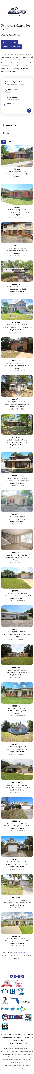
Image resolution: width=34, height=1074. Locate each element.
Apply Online (9, 42)
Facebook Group (19, 952)
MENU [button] (18, 16)
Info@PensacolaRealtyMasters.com (14, 1065)
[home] (17, 10)
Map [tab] (9, 142)
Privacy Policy (22, 1043)
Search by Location (14, 82)
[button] (11, 976)
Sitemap (12, 1043)
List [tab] (4, 142)
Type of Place (12, 89)
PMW (21, 1040)
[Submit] (29, 110)
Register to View (11, 46)
